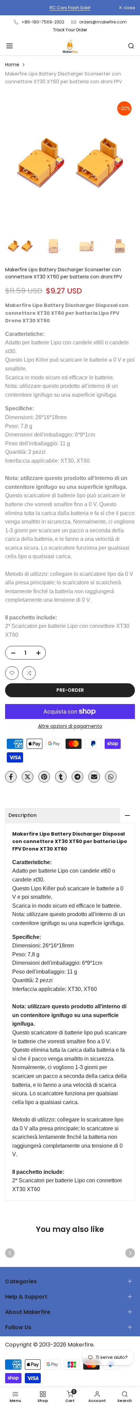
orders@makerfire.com (103, 22)
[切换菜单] (9, 46)
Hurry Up (111, 8)
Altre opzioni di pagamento (70, 726)
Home (12, 64)
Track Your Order (70, 30)
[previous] (10, 1253)
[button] (12, 673)
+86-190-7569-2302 (42, 22)
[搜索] (131, 46)
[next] (130, 1253)
